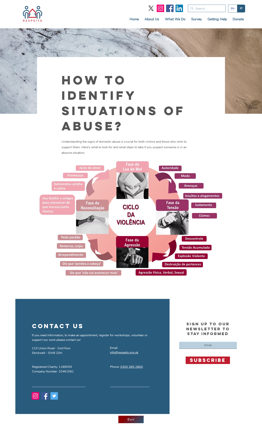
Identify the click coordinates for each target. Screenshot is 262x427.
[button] (152, 19)
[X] (151, 8)
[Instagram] (160, 8)
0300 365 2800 (131, 367)
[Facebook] (170, 8)
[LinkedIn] (179, 8)
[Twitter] (54, 396)
